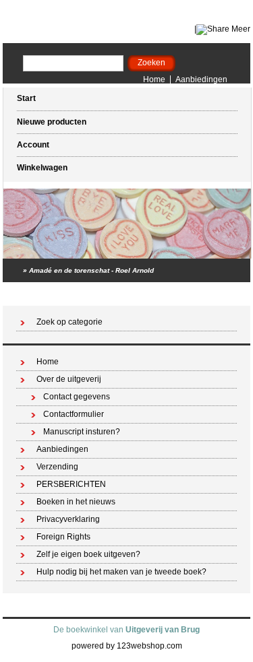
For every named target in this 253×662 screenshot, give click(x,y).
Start (26, 98)
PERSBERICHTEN (71, 484)
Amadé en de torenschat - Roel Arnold (91, 270)
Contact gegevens (76, 396)
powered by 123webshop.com (127, 646)
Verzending (57, 466)
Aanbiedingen (201, 79)
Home (154, 79)
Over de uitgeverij (68, 379)
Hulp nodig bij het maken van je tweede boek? (121, 571)
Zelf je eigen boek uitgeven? (88, 554)
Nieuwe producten (51, 122)
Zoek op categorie (69, 322)
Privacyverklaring (68, 519)
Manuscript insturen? (81, 431)
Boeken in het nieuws (75, 501)
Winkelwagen (42, 167)
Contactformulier (73, 414)
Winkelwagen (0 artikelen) (190, 294)
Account (33, 145)
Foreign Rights (63, 536)
